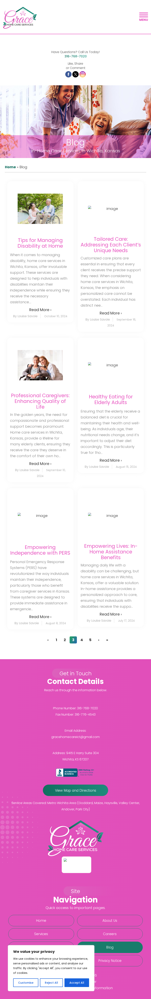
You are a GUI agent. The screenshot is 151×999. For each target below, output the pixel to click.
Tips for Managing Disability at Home (40, 243)
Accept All (76, 983)
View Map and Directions (75, 790)
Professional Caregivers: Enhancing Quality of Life (40, 401)
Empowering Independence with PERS (40, 550)
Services (41, 934)
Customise (25, 983)
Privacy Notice (110, 960)
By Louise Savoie (25, 316)
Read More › (40, 309)
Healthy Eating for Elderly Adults (111, 399)
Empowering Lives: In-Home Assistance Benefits (110, 551)
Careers (110, 934)
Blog (109, 947)
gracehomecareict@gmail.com (75, 737)
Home (10, 167)
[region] (51, 968)
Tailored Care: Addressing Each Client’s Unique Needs (111, 244)
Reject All (51, 983)
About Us (109, 920)
